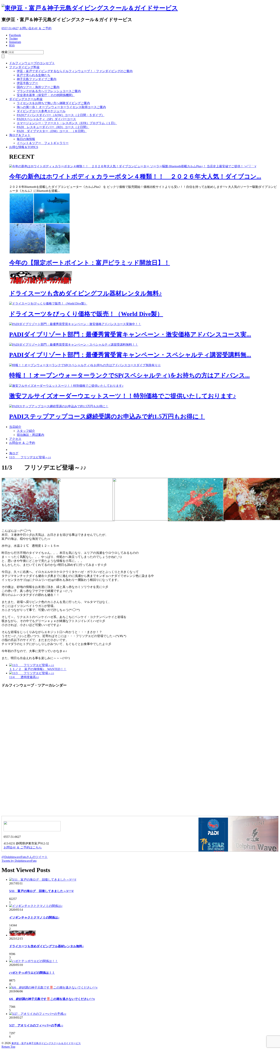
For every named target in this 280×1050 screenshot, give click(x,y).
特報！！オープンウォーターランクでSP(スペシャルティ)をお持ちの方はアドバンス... (129, 375)
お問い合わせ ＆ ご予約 (35, 28)
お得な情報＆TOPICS (23, 147)
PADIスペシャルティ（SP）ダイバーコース (46, 119)
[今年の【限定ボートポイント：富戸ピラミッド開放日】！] (39, 252)
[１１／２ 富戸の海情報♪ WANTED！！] (31, 665)
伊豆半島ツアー (27, 83)
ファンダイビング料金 (24, 67)
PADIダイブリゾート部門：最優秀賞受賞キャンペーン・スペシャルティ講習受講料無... (130, 354)
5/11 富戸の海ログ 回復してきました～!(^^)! (41, 891)
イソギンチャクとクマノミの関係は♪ (34, 917)
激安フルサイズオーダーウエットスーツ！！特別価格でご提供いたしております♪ (122, 395)
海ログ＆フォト (19, 135)
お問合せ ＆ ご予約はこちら (23, 847)
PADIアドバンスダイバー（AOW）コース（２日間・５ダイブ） (60, 115)
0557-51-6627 (10, 28)
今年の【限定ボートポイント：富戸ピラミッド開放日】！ (89, 262)
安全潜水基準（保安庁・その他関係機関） (46, 95)
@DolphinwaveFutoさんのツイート (25, 857)
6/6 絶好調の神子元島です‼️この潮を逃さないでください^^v (52, 999)
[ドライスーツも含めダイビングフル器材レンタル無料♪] (40, 283)
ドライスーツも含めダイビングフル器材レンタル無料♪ (85, 293)
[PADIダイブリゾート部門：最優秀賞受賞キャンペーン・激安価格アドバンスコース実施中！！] (75, 324)
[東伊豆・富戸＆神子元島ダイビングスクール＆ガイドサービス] (90, 8)
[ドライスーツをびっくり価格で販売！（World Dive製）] (48, 303)
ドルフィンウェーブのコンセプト (32, 63)
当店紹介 (15, 426)
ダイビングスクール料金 (26, 99)
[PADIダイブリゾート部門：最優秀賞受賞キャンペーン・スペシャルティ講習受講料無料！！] (73, 344)
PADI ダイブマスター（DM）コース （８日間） (52, 131)
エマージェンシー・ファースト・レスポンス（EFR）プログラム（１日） (67, 123)
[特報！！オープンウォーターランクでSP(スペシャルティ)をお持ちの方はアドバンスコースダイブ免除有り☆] (85, 365)
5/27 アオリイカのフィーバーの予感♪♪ (36, 1025)
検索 (5, 52)
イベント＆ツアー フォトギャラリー (43, 143)
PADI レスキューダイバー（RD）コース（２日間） (53, 127)
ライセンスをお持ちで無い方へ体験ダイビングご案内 (53, 103)
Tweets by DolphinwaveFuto (19, 860)
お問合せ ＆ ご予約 (22, 442)
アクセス (15, 438)
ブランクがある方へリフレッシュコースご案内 (49, 91)
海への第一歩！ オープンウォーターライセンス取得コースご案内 (61, 107)
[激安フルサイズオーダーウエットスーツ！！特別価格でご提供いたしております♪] (66, 385)
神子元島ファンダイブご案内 (36, 79)
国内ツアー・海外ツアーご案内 (38, 87)
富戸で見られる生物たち (33, 75)
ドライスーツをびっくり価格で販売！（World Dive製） (86, 313)
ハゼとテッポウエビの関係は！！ (32, 972)
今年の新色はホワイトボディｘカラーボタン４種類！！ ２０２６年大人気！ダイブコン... (135, 176)
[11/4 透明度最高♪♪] (31, 673)
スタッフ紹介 (26, 430)
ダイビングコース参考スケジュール (41, 111)
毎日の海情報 (26, 139)
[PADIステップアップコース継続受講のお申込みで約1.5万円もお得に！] (58, 406)
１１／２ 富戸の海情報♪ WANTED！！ (37, 669)
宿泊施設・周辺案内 (30, 434)
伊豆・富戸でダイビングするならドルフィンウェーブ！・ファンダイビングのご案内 (75, 71)
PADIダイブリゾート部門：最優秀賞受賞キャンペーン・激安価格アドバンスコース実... (130, 334)
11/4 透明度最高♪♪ (24, 677)
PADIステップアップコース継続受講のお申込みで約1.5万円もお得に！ (107, 416)
